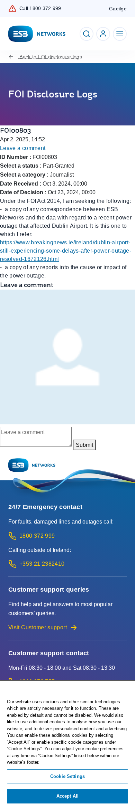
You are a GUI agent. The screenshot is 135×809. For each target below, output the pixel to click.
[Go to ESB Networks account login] (103, 34)
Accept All (67, 796)
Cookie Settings (67, 776)
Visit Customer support (37, 627)
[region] (67, 745)
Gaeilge (118, 8)
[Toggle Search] (86, 34)
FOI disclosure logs (50, 56)
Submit (84, 445)
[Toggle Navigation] (120, 34)
